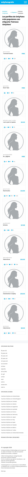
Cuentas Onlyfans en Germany (9, 414)
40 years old (4, 361)
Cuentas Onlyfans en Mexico (8, 427)
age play (3, 369)
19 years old (4, 353)
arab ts (3, 387)
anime (2, 382)
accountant (4, 363)
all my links (4, 371)
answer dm (4, 384)
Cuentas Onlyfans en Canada (9, 401)
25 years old (4, 358)
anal (2, 379)
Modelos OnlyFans (5, 12)
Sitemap (3, 471)
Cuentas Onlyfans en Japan (8, 417)
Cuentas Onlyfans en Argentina (9, 406)
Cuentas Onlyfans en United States (10, 396)
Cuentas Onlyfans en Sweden (9, 425)
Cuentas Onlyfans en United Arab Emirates (12, 433)
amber (3, 376)
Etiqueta (14, 12)
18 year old (4, 350)
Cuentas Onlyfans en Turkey (8, 430)
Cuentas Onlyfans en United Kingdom (11, 399)
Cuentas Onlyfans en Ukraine (8, 404)
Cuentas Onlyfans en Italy (8, 419)
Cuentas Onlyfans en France (8, 412)
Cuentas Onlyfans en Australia (9, 409)
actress (3, 366)
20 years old (4, 356)
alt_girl (3, 374)
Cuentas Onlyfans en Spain (8, 422)
